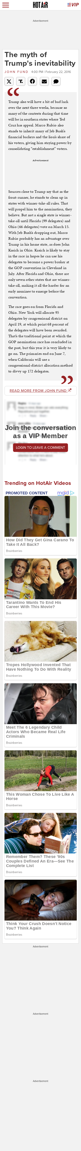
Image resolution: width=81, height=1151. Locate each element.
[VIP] (73, 5)
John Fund (17, 72)
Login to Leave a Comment (40, 447)
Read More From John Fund (39, 390)
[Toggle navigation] (5, 5)
